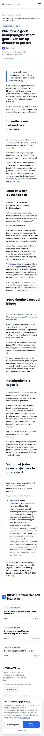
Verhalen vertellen (13, 264)
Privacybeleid (25, 718)
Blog (18, 4)
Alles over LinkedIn (14, 15)
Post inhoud (14, 501)
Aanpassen (22, 731)
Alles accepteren (31, 725)
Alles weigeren (13, 725)
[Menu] (39, 4)
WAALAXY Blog (12, 668)
